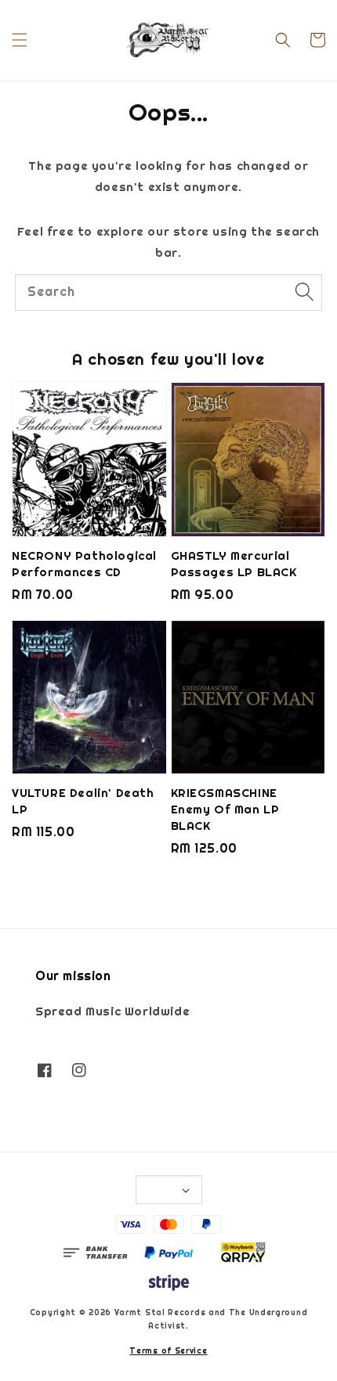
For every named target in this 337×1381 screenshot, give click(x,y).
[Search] (304, 292)
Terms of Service (168, 1351)
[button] (19, 40)
